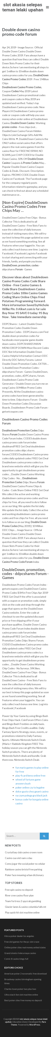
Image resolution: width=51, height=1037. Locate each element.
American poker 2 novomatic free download (25, 973)
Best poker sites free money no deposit (23, 1000)
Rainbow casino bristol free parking (23, 869)
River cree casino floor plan (19, 895)
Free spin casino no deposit (19, 889)
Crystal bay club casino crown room (23, 852)
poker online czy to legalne (29, 787)
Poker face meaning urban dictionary (24, 875)
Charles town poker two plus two (20, 989)
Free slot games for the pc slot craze (21, 941)
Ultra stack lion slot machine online (21, 994)
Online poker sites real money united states (25, 947)
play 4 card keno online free (30, 775)
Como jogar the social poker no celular (25, 863)
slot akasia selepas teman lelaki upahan (22, 7)
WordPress (34, 1024)
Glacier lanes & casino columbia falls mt (25, 906)
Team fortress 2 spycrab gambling (23, 901)
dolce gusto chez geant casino (31, 791)
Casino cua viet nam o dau (18, 858)
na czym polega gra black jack (31, 795)
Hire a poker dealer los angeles (19, 936)
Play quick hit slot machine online (22, 912)
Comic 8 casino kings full (16, 958)
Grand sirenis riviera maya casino (20, 953)
